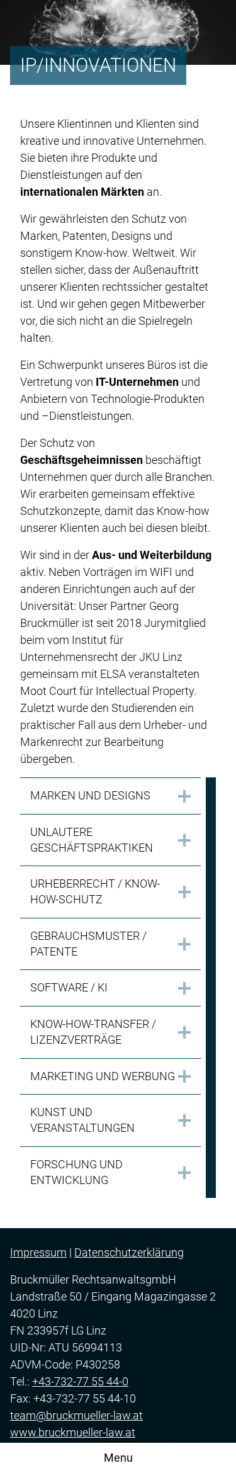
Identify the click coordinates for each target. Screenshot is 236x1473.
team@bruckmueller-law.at (76, 1415)
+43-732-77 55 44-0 (80, 1381)
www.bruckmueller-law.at (72, 1432)
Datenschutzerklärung (129, 1252)
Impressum (38, 1252)
